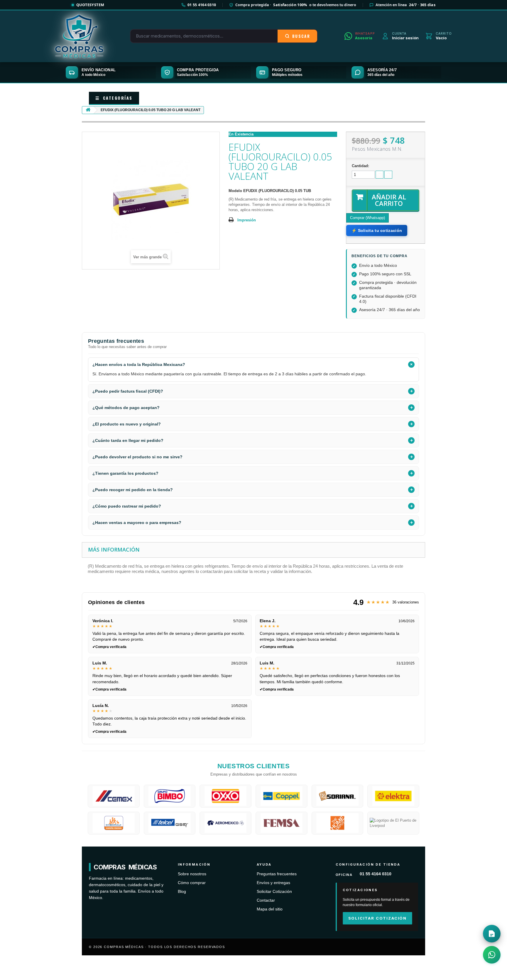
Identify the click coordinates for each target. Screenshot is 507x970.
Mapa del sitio (270, 909)
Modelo (235, 191)
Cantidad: (360, 166)
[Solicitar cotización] (492, 933)
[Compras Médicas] (79, 36)
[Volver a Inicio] (88, 110)
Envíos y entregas (273, 883)
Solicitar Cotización (274, 891)
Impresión (246, 220)
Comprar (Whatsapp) (367, 218)
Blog (182, 891)
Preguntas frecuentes (277, 874)
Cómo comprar (192, 883)
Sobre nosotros (192, 874)
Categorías (114, 98)
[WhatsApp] (492, 955)
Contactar (266, 900)
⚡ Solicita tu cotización (376, 230)
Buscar (301, 36)
